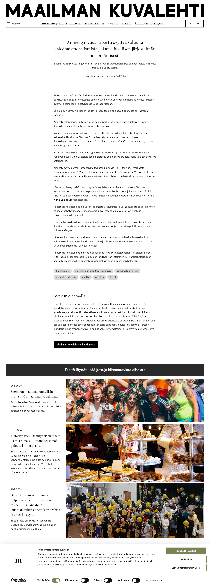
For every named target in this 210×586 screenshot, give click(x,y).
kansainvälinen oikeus (127, 271)
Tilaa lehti (194, 23)
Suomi (113, 277)
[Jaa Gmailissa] (100, 88)
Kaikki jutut (157, 23)
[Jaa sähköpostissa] (118, 88)
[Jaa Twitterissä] (91, 88)
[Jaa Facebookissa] (109, 88)
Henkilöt (126, 23)
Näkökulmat (141, 23)
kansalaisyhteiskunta (66, 277)
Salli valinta (186, 559)
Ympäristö (112, 23)
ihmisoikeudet (63, 271)
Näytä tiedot (152, 580)
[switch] (85, 580)
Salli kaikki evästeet (186, 551)
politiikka (99, 277)
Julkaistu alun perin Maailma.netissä (93, 271)
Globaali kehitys (94, 23)
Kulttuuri (75, 23)
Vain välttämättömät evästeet (186, 568)
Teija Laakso (97, 76)
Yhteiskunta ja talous (54, 23)
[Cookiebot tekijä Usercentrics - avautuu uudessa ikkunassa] (18, 580)
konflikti (85, 277)
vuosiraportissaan (102, 104)
